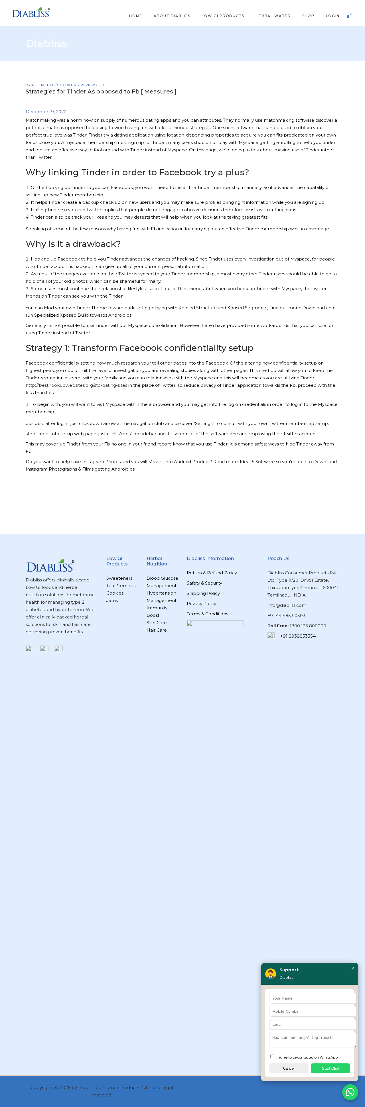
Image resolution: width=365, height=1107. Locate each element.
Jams (112, 600)
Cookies (114, 593)
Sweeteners (119, 578)
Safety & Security (204, 583)
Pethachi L (43, 85)
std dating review (76, 85)
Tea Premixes (120, 585)
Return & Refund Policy (212, 572)
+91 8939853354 (298, 636)
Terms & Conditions (207, 613)
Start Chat (330, 1068)
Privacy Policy (201, 603)
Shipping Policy (203, 593)
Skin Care (157, 622)
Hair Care (157, 630)
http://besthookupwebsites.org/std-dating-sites (76, 385)
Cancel (289, 1068)
